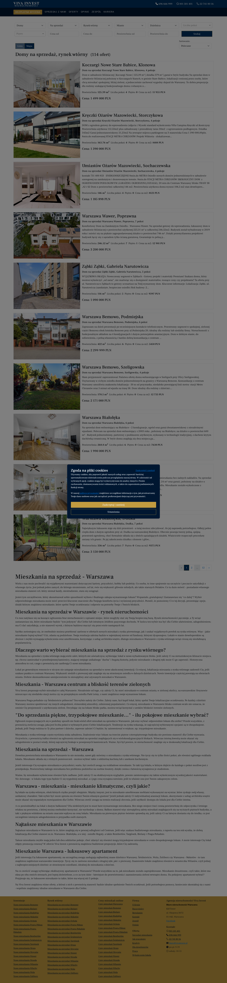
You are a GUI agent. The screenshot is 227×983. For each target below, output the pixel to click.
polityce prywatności (89, 493)
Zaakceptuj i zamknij (145, 470)
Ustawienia (113, 511)
